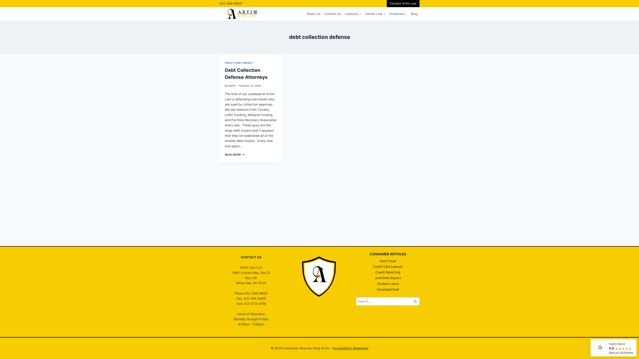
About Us (313, 14)
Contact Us (332, 14)
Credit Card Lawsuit (239, 62)
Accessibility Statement (350, 348)
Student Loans (388, 284)
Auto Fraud (388, 261)
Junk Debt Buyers (388, 278)
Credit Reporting (387, 272)
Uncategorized (388, 289)
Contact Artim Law (403, 3)
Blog (414, 14)
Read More (235, 154)
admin (232, 85)
